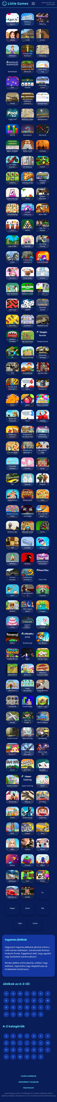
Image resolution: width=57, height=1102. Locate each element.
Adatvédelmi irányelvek (29, 1082)
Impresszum (28, 1088)
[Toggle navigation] (33, 3)
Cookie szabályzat (28, 1076)
